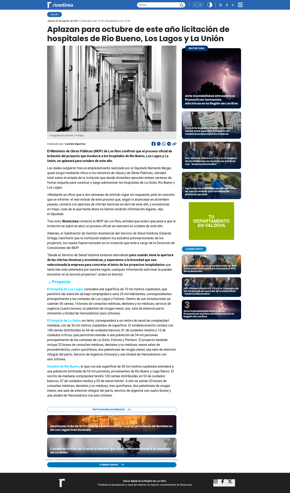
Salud (54, 14)
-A (195, 4)
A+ (200, 4)
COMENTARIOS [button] (108, 464)
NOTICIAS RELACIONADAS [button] (109, 409)
